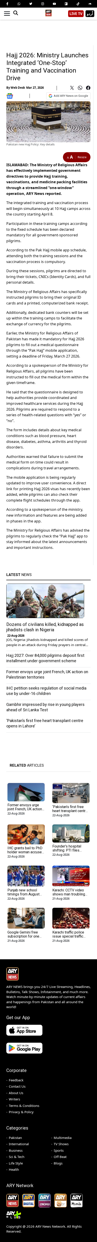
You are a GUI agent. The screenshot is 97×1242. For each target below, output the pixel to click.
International (19, 1144)
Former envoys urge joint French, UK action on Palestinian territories (24, 811)
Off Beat (60, 1156)
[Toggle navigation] (7, 13)
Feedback (16, 1080)
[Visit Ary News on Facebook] (7, 3)
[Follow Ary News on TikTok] (78, 3)
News (19, 574)
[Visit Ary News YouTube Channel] (54, 3)
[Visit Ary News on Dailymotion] (66, 3)
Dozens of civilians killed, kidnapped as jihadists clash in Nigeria (45, 627)
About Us (16, 1093)
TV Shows (61, 1144)
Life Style (16, 1163)
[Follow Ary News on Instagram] (42, 3)
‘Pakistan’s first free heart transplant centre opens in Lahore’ (70, 811)
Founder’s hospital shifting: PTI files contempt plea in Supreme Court (66, 852)
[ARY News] (48, 12)
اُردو (90, 13)
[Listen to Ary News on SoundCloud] (89, 3)
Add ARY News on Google (71, 95)
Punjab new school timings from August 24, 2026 (23, 894)
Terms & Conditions (24, 1105)
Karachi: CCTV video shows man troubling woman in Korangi (68, 894)
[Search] (15, 13)
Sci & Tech (16, 1156)
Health (14, 1169)
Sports (59, 1150)
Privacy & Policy (21, 1112)
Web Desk (18, 88)
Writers (14, 1099)
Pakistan (15, 1137)
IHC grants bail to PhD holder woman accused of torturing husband (25, 852)
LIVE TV (75, 13)
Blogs (58, 1163)
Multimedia (63, 1137)
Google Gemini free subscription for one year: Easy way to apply (25, 936)
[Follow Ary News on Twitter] (30, 3)
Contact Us (17, 1086)
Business (16, 1150)
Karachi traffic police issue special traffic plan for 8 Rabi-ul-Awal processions (70, 938)
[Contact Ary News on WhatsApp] (18, 3)
